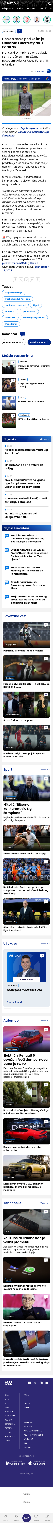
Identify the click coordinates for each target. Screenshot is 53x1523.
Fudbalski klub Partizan (17, 299)
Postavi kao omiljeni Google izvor (23, 78)
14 (13, 416)
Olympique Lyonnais (34, 317)
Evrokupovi (24, 415)
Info (7, 1395)
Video (26, 1395)
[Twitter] (35, 1383)
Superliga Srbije (13, 292)
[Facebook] (29, 1383)
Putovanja (10, 1416)
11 (46, 727)
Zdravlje (9, 1411)
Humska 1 (10, 311)
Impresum (28, 1426)
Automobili (10, 1436)
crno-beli (10, 317)
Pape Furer (11, 324)
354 (6, 535)
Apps (8, 1280)
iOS (7, 1231)
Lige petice (11, 645)
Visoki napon (11, 1049)
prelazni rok (29, 311)
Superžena (10, 1424)
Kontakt (27, 1447)
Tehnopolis (10, 1432)
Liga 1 (36, 305)
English (27, 1403)
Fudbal (20, 8)
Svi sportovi (8, 8)
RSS (25, 1443)
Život (7, 1407)
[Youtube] (47, 1383)
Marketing (28, 1422)
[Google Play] (15, 1463)
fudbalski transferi (15, 305)
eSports (8, 1428)
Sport (8, 1399)
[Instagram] (41, 1383)
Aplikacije (28, 1439)
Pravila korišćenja (33, 1431)
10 (42, 955)
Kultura (8, 1420)
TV (25, 1399)
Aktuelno (10, 1104)
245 (6, 567)
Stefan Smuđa (15, 1002)
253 (6, 550)
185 (6, 582)
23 (46, 694)
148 (6, 596)
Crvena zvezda (13, 714)
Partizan (23, 361)
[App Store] (37, 1463)
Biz (6, 1403)
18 (13, 362)
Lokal (7, 1440)
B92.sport (41, 71)
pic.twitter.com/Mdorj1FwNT (20, 263)
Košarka (31, 8)
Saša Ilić (42, 8)
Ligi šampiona (29, 128)
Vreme (26, 1407)
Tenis (22, 397)
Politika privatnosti (33, 1435)
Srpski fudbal (8, 31)
